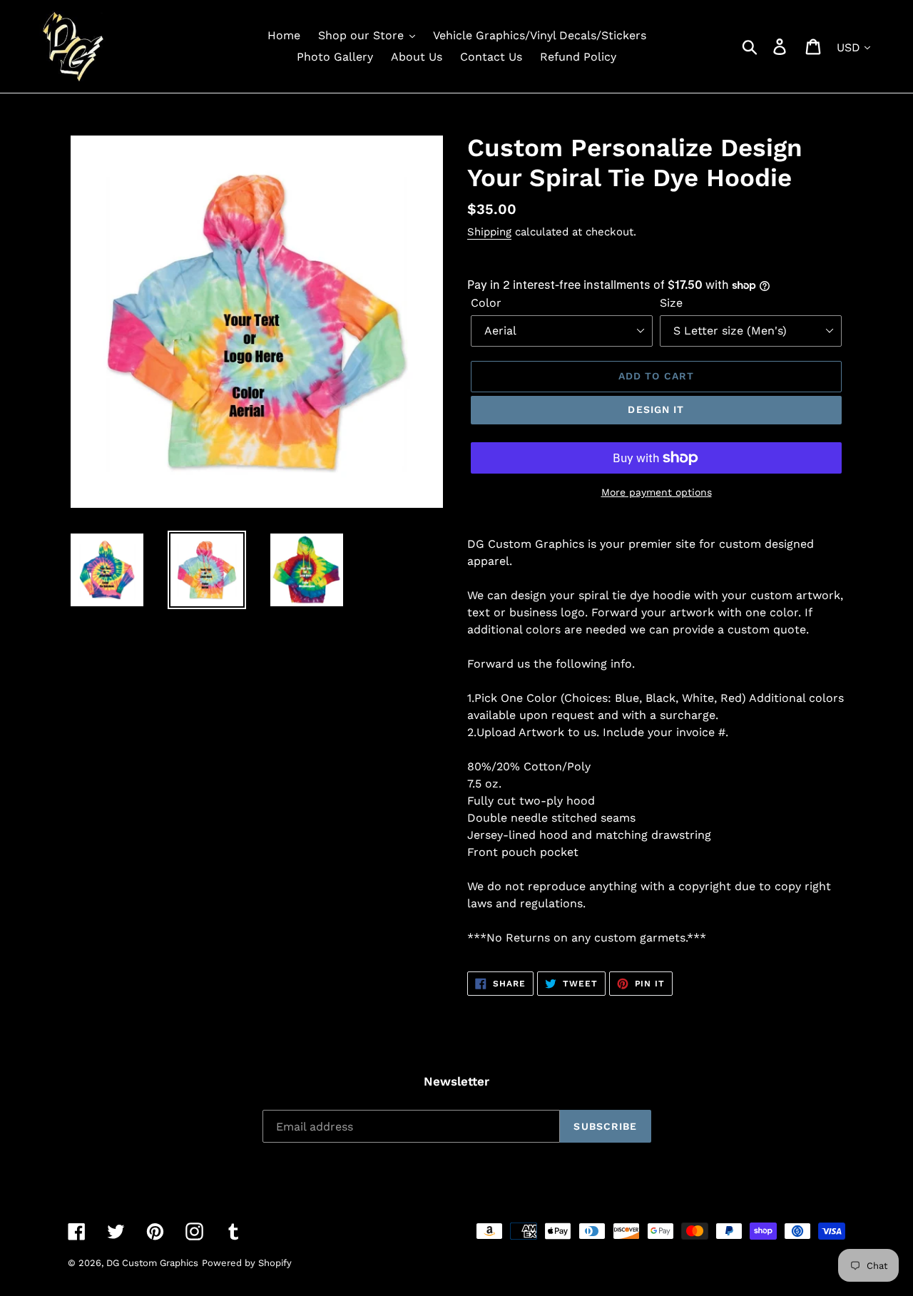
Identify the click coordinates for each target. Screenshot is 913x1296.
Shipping (489, 231)
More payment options (656, 492)
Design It (656, 409)
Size (671, 303)
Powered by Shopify (247, 1262)
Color (486, 303)
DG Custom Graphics (152, 1262)
